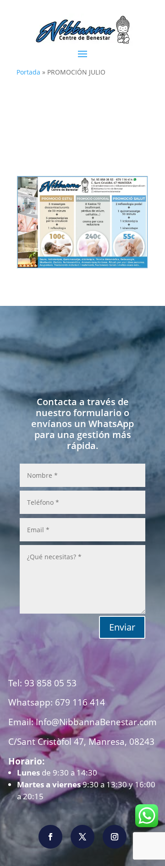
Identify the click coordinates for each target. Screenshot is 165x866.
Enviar (122, 627)
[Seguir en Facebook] (50, 837)
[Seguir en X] (82, 837)
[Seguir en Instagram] (114, 837)
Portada (28, 72)
